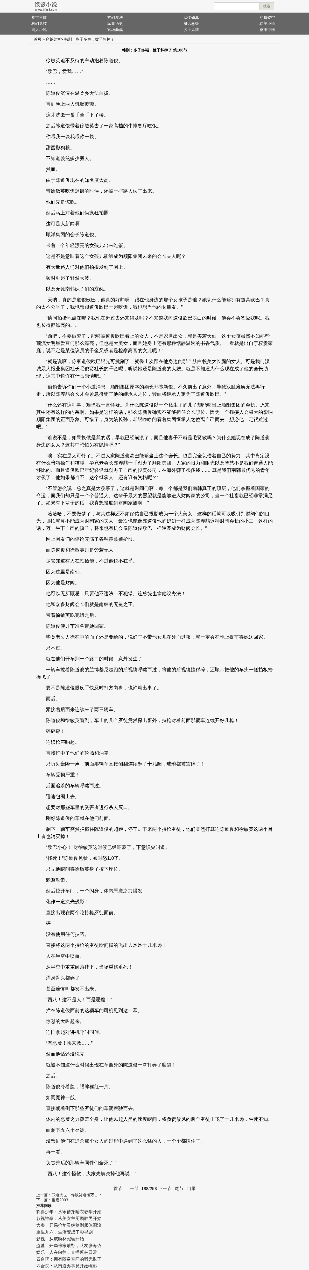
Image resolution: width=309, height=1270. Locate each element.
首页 (38, 39)
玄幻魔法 (115, 17)
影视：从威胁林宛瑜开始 (60, 1238)
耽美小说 (267, 24)
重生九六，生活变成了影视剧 (64, 1232)
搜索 (266, 6)
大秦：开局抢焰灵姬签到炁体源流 (68, 1225)
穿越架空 (267, 17)
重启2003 (60, 1200)
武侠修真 (191, 17)
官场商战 (115, 30)
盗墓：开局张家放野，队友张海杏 (68, 1245)
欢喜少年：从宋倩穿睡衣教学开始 (68, 1211)
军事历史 (115, 24)
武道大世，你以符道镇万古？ (77, 1195)
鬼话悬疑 (191, 24)
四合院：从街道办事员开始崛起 (66, 1265)
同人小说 (39, 30)
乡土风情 (191, 30)
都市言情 (39, 17)
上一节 (132, 1188)
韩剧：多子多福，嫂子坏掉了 (89, 39)
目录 (191, 1188)
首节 (117, 1188)
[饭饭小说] (46, 6)
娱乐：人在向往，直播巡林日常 (66, 1252)
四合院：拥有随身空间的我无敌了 (68, 1259)
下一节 (164, 1188)
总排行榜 (267, 30)
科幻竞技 (39, 24)
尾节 (179, 1188)
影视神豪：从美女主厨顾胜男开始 (68, 1218)
